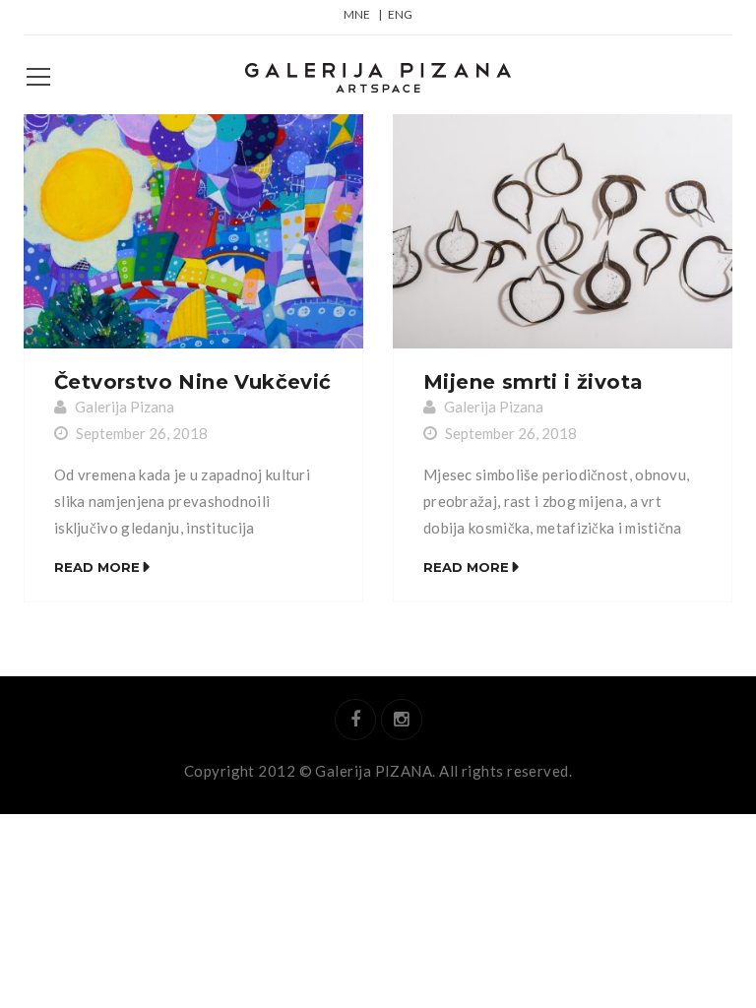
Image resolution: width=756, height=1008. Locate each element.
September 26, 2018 (142, 433)
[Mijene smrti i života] (562, 231)
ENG (400, 14)
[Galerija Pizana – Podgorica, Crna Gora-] (378, 75)
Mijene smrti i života (533, 382)
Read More (97, 567)
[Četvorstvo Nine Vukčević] (193, 231)
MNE (357, 14)
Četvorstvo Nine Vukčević (193, 382)
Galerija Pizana (124, 406)
